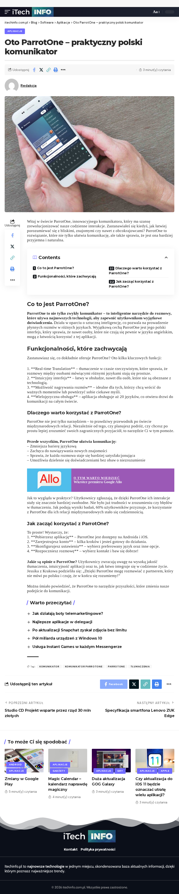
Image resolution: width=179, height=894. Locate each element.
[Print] (55, 70)
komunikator (49, 666)
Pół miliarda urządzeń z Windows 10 (67, 638)
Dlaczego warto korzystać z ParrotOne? (135, 270)
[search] (147, 12)
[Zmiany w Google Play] (24, 760)
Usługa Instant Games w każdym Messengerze (77, 646)
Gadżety (59, 770)
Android (15, 764)
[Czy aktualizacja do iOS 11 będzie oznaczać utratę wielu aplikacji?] (154, 760)
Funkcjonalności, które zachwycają (67, 276)
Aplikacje (14, 31)
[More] (63, 70)
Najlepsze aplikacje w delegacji (62, 622)
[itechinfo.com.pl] (33, 12)
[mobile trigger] (9, 12)
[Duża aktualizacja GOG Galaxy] (111, 760)
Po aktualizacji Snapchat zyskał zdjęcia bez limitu (79, 630)
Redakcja (29, 85)
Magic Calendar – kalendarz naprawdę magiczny (67, 784)
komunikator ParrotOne (84, 666)
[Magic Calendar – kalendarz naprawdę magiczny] (67, 760)
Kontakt (71, 849)
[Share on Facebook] (34, 70)
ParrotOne (116, 666)
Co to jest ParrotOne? (55, 268)
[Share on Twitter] (41, 70)
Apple (165, 770)
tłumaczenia (140, 666)
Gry (120, 770)
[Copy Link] (48, 70)
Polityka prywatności (98, 849)
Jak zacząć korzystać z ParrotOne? (131, 284)
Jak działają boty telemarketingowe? (67, 613)
